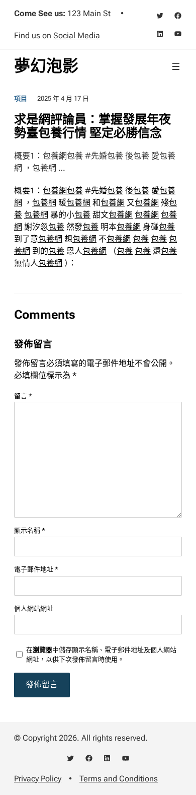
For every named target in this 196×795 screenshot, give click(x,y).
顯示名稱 (29, 530)
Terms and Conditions (118, 778)
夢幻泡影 (46, 66)
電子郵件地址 (36, 569)
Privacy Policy (37, 778)
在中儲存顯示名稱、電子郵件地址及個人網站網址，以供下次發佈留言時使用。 (101, 655)
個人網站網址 (33, 608)
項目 (20, 98)
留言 (23, 396)
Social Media (76, 35)
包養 (75, 190)
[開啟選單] (176, 66)
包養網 (55, 190)
